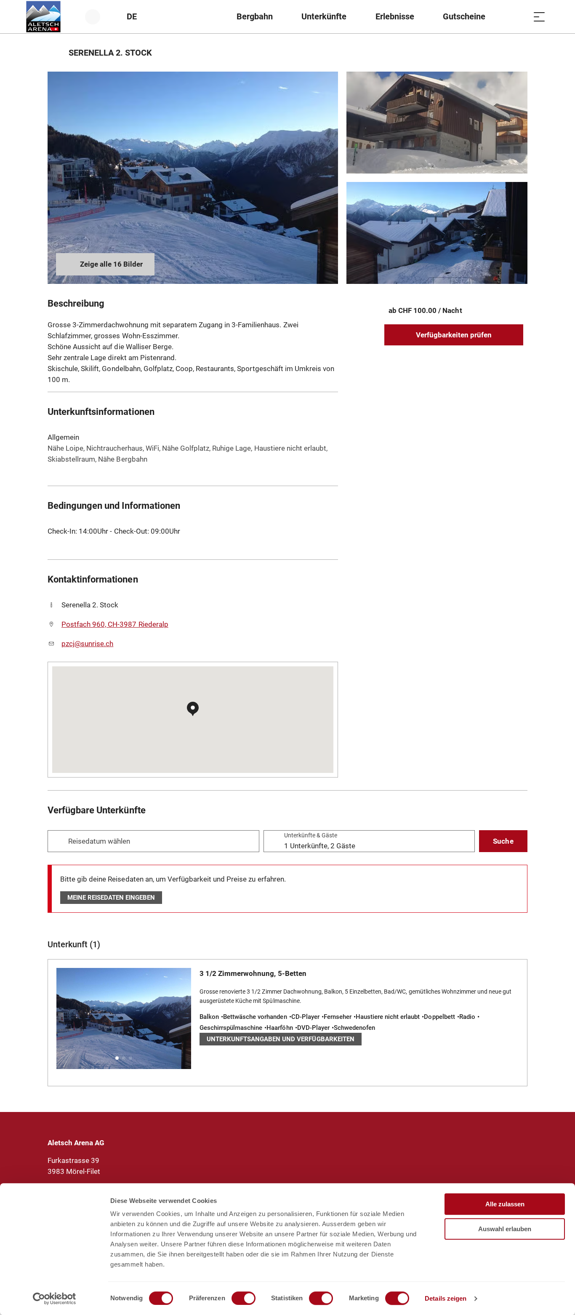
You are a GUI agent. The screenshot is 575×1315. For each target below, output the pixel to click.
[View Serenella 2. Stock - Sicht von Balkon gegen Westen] (436, 233)
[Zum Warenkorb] (518, 16)
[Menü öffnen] (539, 16)
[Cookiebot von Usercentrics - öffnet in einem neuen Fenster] (54, 1298)
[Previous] (55, 52)
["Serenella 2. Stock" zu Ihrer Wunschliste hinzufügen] (519, 52)
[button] (117, 1058)
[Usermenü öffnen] (97, 16)
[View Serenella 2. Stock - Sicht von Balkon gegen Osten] (193, 178)
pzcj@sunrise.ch (87, 643)
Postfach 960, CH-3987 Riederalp (114, 624)
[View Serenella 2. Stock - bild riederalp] (436, 123)
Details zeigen (445, 1298)
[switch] (244, 1298)
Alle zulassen (504, 1204)
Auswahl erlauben (504, 1228)
